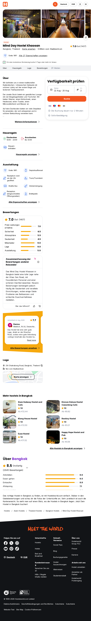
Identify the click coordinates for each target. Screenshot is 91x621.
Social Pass (57, 545)
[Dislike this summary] (39, 306)
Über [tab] (5, 68)
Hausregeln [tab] (17, 68)
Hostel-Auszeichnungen (59, 563)
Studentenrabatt (59, 576)
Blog (55, 551)
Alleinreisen (57, 569)
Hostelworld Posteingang (77, 579)
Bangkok (7, 49)
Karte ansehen (28, 49)
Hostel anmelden (78, 567)
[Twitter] (11, 543)
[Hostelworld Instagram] (17, 543)
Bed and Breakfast (39, 555)
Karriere (75, 555)
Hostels (38, 542)
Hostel (6, 42)
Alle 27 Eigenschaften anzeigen (33, 55)
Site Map (19, 610)
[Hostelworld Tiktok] (17, 549)
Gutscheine (59, 604)
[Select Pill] (55, 4)
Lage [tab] (29, 68)
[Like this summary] (34, 306)
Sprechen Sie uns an (42, 569)
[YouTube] (6, 549)
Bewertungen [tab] (42, 68)
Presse (74, 549)
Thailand (16, 49)
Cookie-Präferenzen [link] (33, 610)
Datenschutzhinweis (12, 604)
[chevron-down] (27, 468)
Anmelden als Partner (77, 573)
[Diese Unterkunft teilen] (85, 37)
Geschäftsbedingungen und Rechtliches (37, 604)
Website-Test (9, 610)
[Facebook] (6, 543)
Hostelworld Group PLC (76, 542)
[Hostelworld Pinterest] (11, 549)
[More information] (38, 262)
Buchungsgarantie (60, 557)
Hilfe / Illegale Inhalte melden (41, 575)
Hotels (37, 549)
